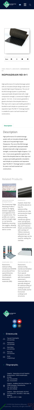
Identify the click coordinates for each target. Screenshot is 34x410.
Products (8, 69)
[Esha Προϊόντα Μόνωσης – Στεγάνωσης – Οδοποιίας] (9, 4)
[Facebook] (14, 321)
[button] (11, 59)
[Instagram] (19, 326)
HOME (3, 69)
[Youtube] (19, 321)
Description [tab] (8, 126)
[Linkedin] (14, 326)
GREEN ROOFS (15, 69)
